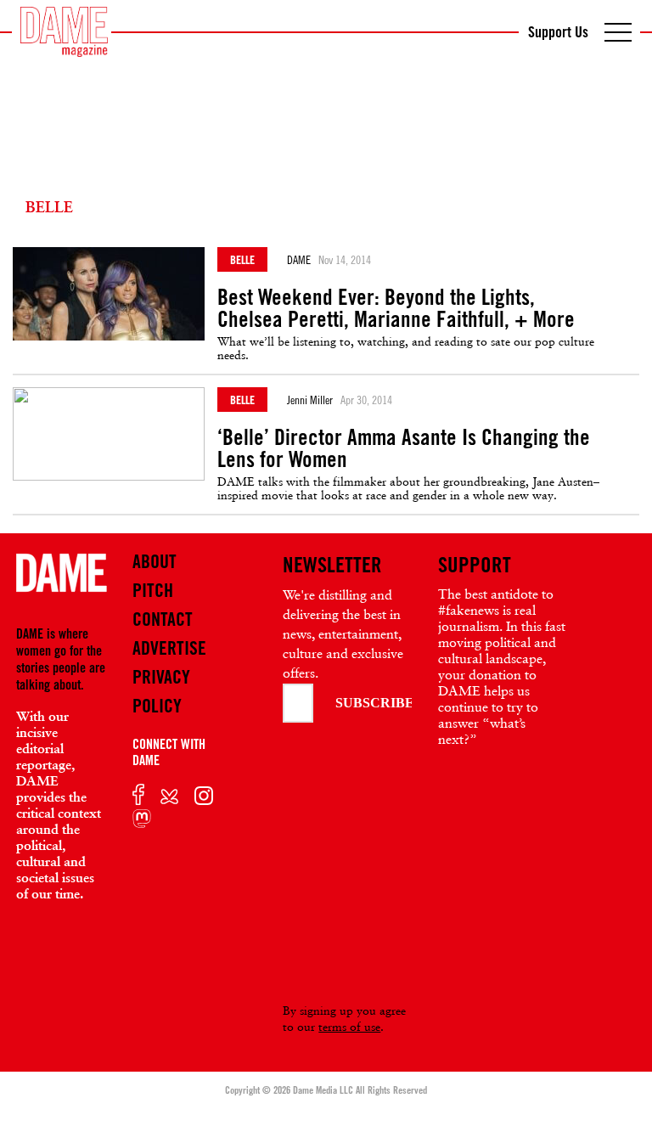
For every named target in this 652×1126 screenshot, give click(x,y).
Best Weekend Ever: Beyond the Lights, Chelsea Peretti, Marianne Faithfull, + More (396, 308)
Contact (162, 619)
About (154, 561)
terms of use (349, 1026)
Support (474, 564)
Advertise (169, 648)
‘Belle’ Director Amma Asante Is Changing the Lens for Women (403, 448)
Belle (242, 259)
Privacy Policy (161, 691)
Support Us (558, 31)
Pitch (152, 590)
